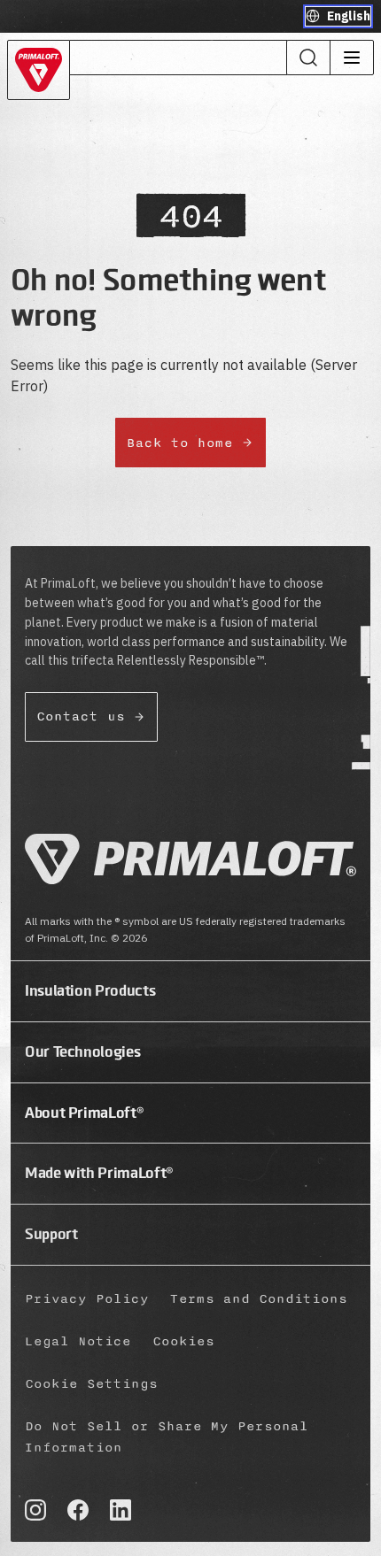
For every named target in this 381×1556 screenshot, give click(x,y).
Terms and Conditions (258, 1299)
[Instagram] (35, 1510)
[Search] (308, 57)
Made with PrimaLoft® (99, 1172)
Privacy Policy (87, 1299)
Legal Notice (78, 1341)
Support (51, 1234)
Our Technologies (82, 1051)
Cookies (183, 1341)
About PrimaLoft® (84, 1112)
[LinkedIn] (120, 1510)
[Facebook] (78, 1510)
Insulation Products (90, 990)
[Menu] (351, 57)
